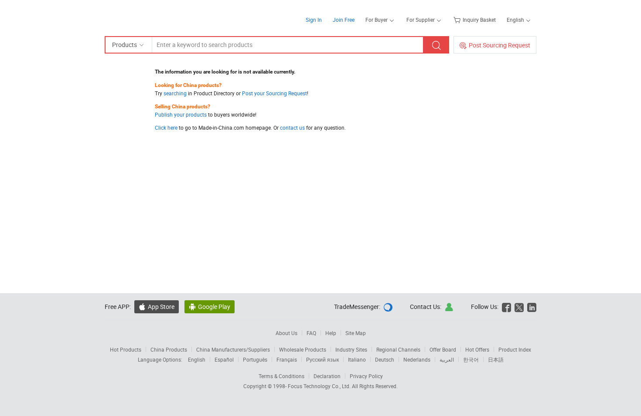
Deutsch (384, 359)
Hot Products (125, 349)
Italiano (357, 359)
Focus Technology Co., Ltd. (320, 385)
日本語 (496, 359)
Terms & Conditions (281, 375)
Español (224, 359)
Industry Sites (351, 349)
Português (255, 359)
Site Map (355, 332)
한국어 (471, 359)
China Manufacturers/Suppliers (233, 349)
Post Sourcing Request (499, 45)
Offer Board (443, 349)
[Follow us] (519, 306)
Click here (166, 127)
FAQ (311, 332)
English (196, 359)
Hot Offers (477, 349)
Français (286, 359)
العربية (447, 359)
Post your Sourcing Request (274, 93)
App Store (161, 306)
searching (175, 93)
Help (330, 332)
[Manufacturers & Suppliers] (161, 17)
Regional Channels (398, 349)
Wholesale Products (302, 349)
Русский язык (322, 359)
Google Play (214, 306)
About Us (286, 332)
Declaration (327, 375)
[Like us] (506, 306)
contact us (292, 127)
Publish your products (181, 114)
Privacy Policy (366, 375)
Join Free (344, 19)
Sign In (314, 19)
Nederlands (416, 359)
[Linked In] (531, 306)
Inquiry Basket (479, 19)
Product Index (514, 349)
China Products (168, 349)
